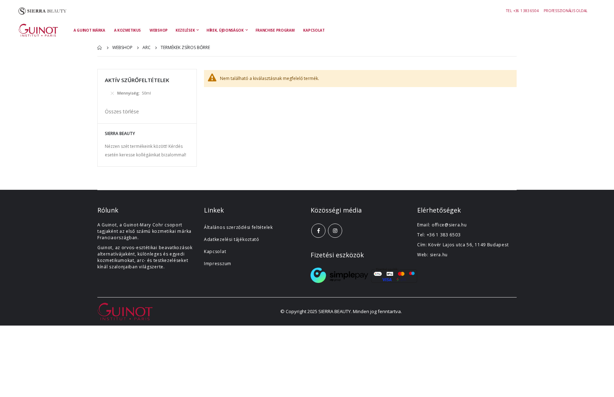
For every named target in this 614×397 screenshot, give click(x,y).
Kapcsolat (215, 251)
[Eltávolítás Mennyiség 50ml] (112, 93)
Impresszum (217, 264)
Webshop (122, 47)
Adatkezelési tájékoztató (231, 239)
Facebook (318, 231)
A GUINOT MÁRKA (89, 30)
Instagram (335, 231)
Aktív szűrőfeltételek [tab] (137, 80)
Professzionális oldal (565, 10)
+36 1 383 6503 (444, 235)
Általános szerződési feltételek (238, 227)
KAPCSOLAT (313, 30)
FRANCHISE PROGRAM (275, 30)
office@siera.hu (449, 225)
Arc (146, 47)
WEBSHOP (159, 30)
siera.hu (439, 255)
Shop (99, 47)
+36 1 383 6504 (526, 10)
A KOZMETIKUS (127, 30)
